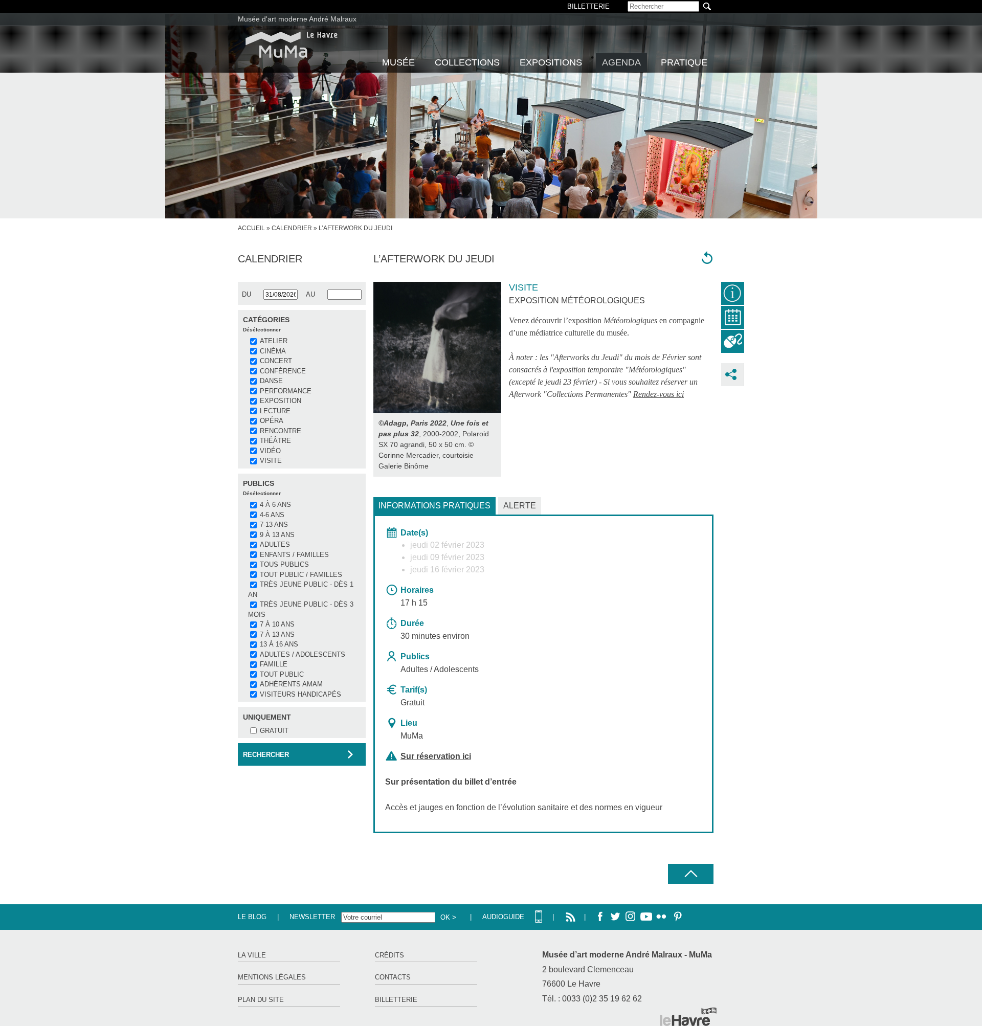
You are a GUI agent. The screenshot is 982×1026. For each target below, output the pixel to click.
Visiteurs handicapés (300, 694)
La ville (252, 955)
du (246, 294)
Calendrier (292, 228)
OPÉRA (271, 421)
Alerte (519, 505)
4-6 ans (272, 515)
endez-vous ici (661, 394)
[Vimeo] (646, 917)
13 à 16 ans (279, 644)
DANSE (271, 381)
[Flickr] (661, 917)
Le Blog (252, 917)
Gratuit (274, 730)
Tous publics (284, 564)
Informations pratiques (434, 505)
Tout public (282, 674)
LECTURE (275, 411)
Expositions (551, 62)
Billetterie (396, 999)
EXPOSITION (280, 401)
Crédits (389, 955)
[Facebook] (600, 917)
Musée (398, 62)
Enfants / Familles (294, 555)
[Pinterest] (676, 917)
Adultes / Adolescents (302, 654)
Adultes (275, 544)
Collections (467, 62)
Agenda (621, 62)
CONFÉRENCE (283, 371)
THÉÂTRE (275, 440)
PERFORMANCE (285, 391)
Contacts (393, 977)
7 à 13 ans (277, 634)
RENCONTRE (280, 431)
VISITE (271, 460)
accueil (251, 228)
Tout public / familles (301, 574)
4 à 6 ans (275, 504)
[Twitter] (615, 917)
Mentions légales (272, 977)
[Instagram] (630, 917)
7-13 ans (274, 524)
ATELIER (273, 341)
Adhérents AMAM (291, 684)
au (310, 294)
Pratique (684, 62)
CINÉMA (273, 351)
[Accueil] (292, 45)
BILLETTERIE (588, 6)
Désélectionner (262, 329)
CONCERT (276, 361)
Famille (273, 664)
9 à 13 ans (277, 535)
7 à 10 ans (277, 624)
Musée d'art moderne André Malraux (297, 19)
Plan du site (261, 999)
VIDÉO (270, 451)
